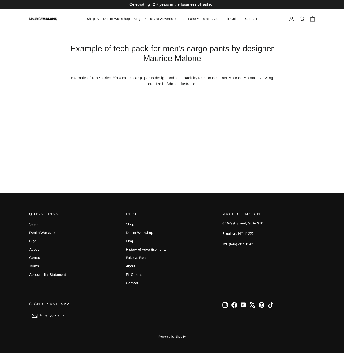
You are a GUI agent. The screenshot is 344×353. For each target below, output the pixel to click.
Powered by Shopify (172, 336)
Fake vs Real (198, 19)
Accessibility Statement (47, 274)
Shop (91, 19)
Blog (137, 19)
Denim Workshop (116, 19)
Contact (251, 19)
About (217, 19)
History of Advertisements (164, 19)
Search (34, 224)
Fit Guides (233, 19)
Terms (34, 266)
